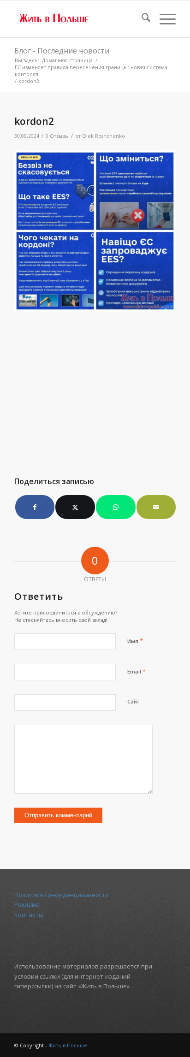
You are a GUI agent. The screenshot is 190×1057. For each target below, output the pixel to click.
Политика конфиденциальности (61, 895)
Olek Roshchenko (103, 136)
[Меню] (163, 18)
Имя (135, 641)
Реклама (27, 904)
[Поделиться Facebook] (35, 507)
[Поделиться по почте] (156, 507)
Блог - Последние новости (61, 51)
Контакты (28, 914)
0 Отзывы (57, 136)
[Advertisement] (95, 389)
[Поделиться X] (75, 507)
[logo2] (78, 18)
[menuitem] (141, 18)
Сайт (133, 701)
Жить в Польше (67, 1045)
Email (136, 671)
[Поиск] (141, 18)
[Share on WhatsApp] (116, 507)
